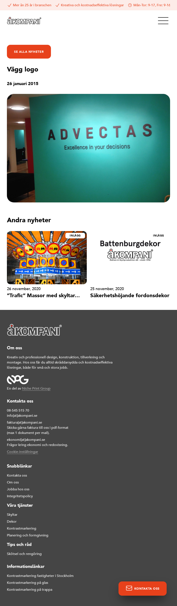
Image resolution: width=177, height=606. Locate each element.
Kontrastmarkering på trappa (29, 589)
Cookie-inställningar (22, 451)
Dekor (12, 521)
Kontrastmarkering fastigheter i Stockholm (40, 575)
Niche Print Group (36, 388)
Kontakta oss (17, 475)
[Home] (24, 20)
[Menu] (163, 21)
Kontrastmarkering (21, 528)
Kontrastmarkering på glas (27, 582)
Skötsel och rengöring (24, 554)
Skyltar (12, 514)
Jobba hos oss (18, 489)
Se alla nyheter (29, 52)
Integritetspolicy (20, 496)
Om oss (13, 482)
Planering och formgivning (27, 535)
